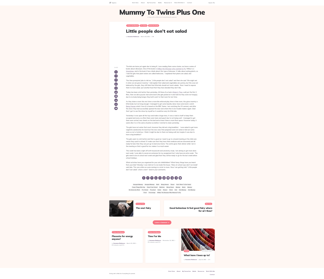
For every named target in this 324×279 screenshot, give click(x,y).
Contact (189, 2)
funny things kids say (138, 187)
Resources (167, 2)
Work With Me (178, 2)
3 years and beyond (132, 25)
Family (186, 251)
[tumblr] (116, 88)
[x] (116, 72)
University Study (153, 25)
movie (183, 187)
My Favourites (151, 2)
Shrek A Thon (178, 92)
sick (176, 190)
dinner (172, 184)
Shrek (171, 190)
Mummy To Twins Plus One (162, 12)
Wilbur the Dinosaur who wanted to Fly (171, 69)
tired (145, 192)
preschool (153, 190)
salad (159, 190)
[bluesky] (116, 108)
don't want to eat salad (183, 184)
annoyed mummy (149, 184)
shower (165, 190)
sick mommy (182, 190)
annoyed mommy (138, 184)
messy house (170, 187)
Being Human (131, 106)
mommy (178, 187)
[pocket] (116, 96)
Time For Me (154, 236)
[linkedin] (116, 84)
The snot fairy (143, 208)
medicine (162, 187)
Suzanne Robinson (133, 36)
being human (165, 184)
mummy (189, 187)
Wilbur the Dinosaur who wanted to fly (169, 192)
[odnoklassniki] (116, 104)
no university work (134, 190)
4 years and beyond (154, 232)
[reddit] (116, 92)
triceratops (130, 71)
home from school (152, 187)
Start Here (135, 2)
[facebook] (116, 76)
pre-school (145, 190)
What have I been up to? (197, 255)
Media (160, 2)
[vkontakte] (116, 100)
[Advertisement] (162, 52)
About (143, 2)
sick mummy (191, 190)
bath (157, 184)
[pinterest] (116, 80)
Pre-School (143, 25)
